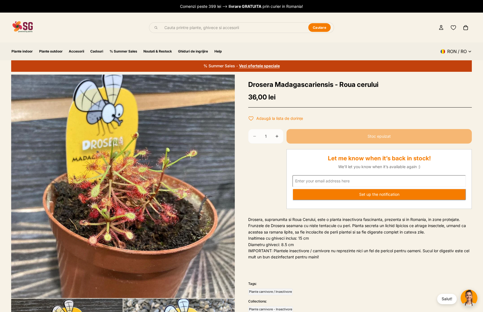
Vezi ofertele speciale (259, 65)
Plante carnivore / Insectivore (270, 292)
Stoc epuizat (379, 136)
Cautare (319, 27)
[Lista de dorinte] (453, 28)
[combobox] (233, 27)
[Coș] (466, 28)
